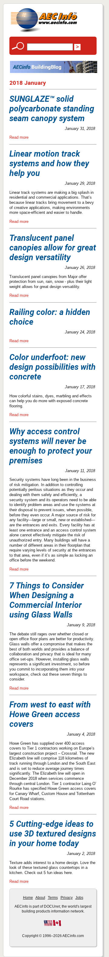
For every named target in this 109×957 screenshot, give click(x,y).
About (40, 897)
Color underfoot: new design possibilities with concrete (52, 367)
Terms (53, 897)
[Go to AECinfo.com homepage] (44, 31)
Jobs (79, 897)
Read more (18, 137)
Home (28, 897)
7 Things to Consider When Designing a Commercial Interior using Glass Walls (46, 600)
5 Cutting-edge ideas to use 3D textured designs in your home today (52, 833)
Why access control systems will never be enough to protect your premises (50, 446)
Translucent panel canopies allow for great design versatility (52, 247)
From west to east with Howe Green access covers (50, 714)
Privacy (67, 897)
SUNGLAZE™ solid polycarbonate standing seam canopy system (51, 108)
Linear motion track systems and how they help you (49, 163)
